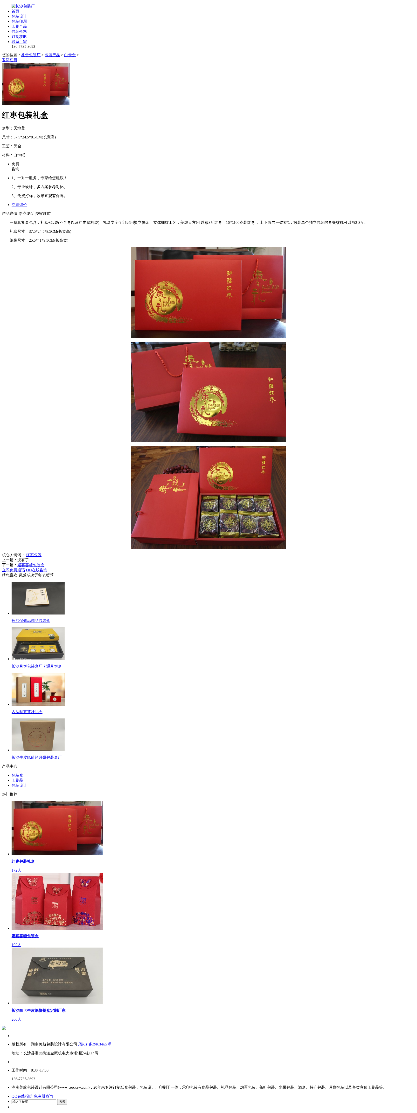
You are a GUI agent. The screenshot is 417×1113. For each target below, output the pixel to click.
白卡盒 (70, 55)
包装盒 (17, 775)
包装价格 (19, 31)
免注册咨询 (43, 1096)
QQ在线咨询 (36, 570)
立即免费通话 (13, 570)
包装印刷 (19, 21)
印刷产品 (19, 26)
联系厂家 (19, 42)
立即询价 (19, 205)
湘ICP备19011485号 (94, 1044)
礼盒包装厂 (31, 55)
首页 (15, 11)
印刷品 (17, 780)
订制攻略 (19, 36)
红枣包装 (34, 555)
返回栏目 (9, 60)
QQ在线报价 (22, 1096)
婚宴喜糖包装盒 (30, 565)
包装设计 (19, 16)
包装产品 (52, 55)
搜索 (62, 1102)
